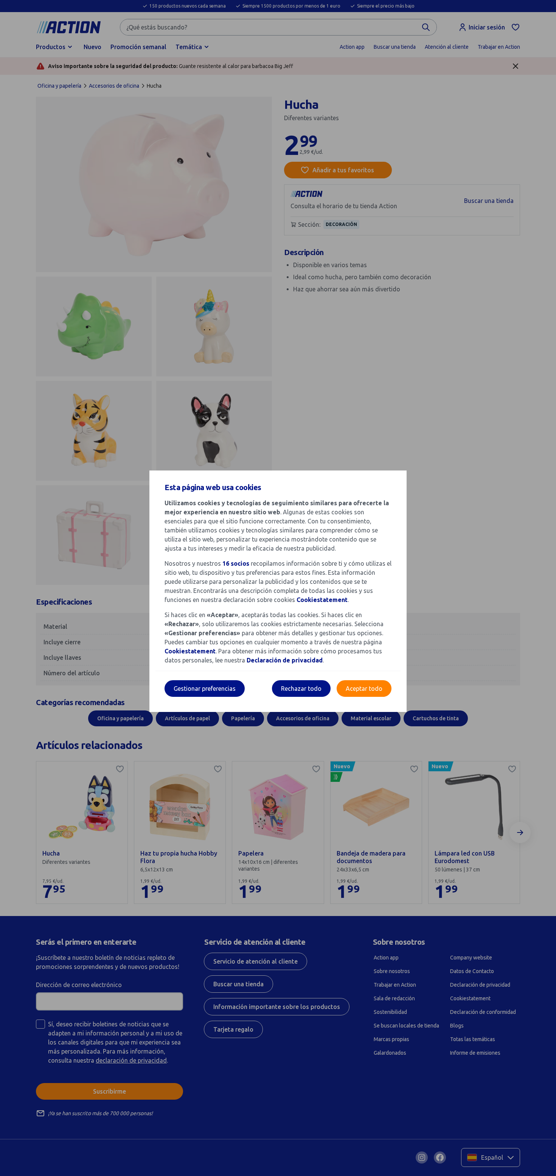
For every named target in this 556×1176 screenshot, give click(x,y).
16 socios (235, 563)
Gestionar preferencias (205, 688)
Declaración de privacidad (285, 660)
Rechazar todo (301, 688)
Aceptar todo (364, 688)
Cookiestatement (322, 599)
